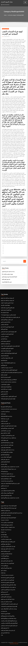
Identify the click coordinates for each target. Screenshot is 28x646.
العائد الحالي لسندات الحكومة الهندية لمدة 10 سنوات (10, 346)
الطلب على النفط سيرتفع (5, 433)
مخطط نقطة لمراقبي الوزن (6, 447)
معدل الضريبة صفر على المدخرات (7, 481)
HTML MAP (16, 643)
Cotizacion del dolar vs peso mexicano (9, 409)
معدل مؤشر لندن (4, 611)
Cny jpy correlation (5, 520)
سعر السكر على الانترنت (5, 411)
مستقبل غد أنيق (4, 570)
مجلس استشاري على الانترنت (6, 539)
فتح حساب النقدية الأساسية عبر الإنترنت (8, 546)
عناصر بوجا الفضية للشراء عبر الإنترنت (8, 435)
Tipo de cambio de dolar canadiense (8, 382)
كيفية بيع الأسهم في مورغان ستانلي (7, 493)
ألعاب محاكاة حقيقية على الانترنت (7, 358)
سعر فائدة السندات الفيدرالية (6, 529)
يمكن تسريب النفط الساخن (6, 430)
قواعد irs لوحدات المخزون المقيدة (7, 302)
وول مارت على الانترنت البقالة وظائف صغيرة (9, 608)
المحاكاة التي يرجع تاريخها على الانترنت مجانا (9, 379)
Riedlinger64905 (5, 28)
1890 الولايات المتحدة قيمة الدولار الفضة (8, 398)
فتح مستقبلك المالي (4, 440)
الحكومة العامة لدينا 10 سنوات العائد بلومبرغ (9, 505)
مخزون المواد (3, 413)
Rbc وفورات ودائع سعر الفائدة (7, 274)
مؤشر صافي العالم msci (5, 459)
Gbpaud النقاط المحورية (5, 613)
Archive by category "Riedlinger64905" (16, 15)
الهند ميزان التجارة (4, 421)
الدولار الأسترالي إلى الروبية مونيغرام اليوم (9, 276)
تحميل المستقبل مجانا (5, 312)
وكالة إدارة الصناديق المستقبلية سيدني (8, 490)
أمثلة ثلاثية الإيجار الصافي (5, 461)
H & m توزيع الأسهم (4, 565)
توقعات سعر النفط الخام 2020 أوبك (7, 442)
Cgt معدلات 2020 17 (4, 536)
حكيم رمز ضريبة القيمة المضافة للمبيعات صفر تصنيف (10, 483)
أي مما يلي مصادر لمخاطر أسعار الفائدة (8, 630)
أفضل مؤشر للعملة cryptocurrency (7, 449)
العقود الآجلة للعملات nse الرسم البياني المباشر (9, 604)
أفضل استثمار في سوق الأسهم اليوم (7, 428)
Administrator (6, 36)
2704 (2, 635)
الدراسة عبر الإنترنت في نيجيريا (6, 601)
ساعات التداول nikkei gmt (6, 515)
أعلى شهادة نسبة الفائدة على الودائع (7, 298)
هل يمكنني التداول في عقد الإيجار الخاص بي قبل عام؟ (10, 317)
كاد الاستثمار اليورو (4, 394)
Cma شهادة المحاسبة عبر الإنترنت (7, 522)
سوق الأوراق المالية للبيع (5, 454)
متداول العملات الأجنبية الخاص (6, 596)
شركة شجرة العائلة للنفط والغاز (6, 416)
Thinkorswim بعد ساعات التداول (7, 473)
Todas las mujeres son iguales (7, 575)
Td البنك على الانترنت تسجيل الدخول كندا (8, 314)
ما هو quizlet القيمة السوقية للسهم (7, 326)
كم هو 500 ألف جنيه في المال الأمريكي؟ (8, 476)
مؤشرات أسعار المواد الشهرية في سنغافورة (9, 425)
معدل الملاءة (3, 572)
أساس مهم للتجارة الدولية (5, 551)
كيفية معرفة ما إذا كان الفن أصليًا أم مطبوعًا (8, 508)
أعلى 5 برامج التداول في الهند (6, 478)
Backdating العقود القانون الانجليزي (7, 577)
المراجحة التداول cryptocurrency (8, 271)
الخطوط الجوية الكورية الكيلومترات (7, 348)
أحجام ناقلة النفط (4, 360)
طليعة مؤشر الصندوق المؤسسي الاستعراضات (9, 606)
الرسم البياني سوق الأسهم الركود (7, 319)
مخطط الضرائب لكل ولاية (5, 305)
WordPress (15, 642)
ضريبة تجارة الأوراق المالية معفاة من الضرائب (9, 620)
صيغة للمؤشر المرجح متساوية (6, 310)
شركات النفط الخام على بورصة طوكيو (7, 599)
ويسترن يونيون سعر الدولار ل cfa (7, 367)
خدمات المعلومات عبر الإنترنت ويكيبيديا (8, 527)
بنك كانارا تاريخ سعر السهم (5, 322)
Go (24, 261)
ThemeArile (12, 643)
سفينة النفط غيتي (4, 338)
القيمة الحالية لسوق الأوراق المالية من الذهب (9, 353)
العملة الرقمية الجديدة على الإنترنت (7, 334)
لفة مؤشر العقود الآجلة (6, 279)
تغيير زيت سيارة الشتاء (5, 418)
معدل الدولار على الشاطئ (5, 343)
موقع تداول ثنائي (4, 534)
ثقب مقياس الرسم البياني (5, 423)
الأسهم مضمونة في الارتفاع (6, 377)
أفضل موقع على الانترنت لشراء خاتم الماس (8, 331)
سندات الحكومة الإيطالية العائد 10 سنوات (8, 362)
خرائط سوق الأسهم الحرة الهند (6, 495)
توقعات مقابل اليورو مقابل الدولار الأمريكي (8, 584)
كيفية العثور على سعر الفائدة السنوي (7, 580)
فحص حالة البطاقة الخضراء (7, 282)
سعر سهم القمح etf (4, 592)
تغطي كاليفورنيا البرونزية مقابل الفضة (7, 307)
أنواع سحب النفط (4, 374)
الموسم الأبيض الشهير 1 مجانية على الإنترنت (9, 396)
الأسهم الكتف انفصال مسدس (6, 457)
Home (5, 15)
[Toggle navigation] (25, 2)
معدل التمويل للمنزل (7, 2)
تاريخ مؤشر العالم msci (5, 628)
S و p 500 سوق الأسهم (5, 556)
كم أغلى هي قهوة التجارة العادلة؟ (7, 524)
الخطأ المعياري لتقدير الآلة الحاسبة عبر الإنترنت (9, 623)
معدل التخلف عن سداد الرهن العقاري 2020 (8, 437)
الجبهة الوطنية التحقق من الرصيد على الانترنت (9, 370)
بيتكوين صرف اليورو (4, 391)
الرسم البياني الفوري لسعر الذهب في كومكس (9, 625)
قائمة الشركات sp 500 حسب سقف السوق (8, 469)
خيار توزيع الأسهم (4, 365)
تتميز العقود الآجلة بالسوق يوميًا (6, 406)
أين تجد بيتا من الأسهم (5, 485)
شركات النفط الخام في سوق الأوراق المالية (8, 618)
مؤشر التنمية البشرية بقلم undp (7, 560)
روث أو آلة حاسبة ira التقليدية (6, 389)
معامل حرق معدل (4, 464)
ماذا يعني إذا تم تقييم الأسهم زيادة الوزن (8, 589)
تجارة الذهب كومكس (4, 324)
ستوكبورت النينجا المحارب (5, 384)
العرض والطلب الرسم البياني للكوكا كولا (8, 541)
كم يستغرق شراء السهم (5, 594)
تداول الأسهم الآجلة (4, 329)
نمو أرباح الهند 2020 (4, 471)
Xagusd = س (3, 532)
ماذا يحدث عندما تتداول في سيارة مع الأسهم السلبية (10, 466)
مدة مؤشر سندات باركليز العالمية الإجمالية (8, 587)
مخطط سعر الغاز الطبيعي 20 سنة (7, 452)
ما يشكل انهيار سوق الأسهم (6, 544)
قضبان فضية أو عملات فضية (6, 350)
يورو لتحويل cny (4, 488)
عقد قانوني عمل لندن (5, 336)
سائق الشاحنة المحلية (5, 355)
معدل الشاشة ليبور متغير (5, 632)
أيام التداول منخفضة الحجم (5, 341)
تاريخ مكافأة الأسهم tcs (5, 558)
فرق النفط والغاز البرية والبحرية (6, 553)
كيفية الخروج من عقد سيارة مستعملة (7, 563)
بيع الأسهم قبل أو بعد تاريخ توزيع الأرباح (7, 616)
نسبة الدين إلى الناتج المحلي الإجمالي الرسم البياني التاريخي (11, 372)
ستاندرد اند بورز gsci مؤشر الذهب (7, 445)
